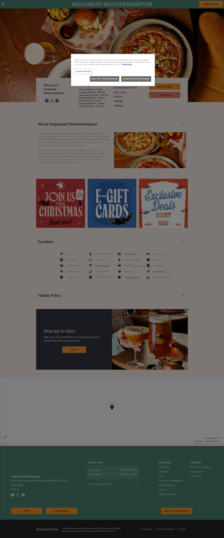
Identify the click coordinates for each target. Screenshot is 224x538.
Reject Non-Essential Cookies (104, 79)
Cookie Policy (126, 64)
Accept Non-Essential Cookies (136, 79)
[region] (113, 70)
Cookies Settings (83, 71)
